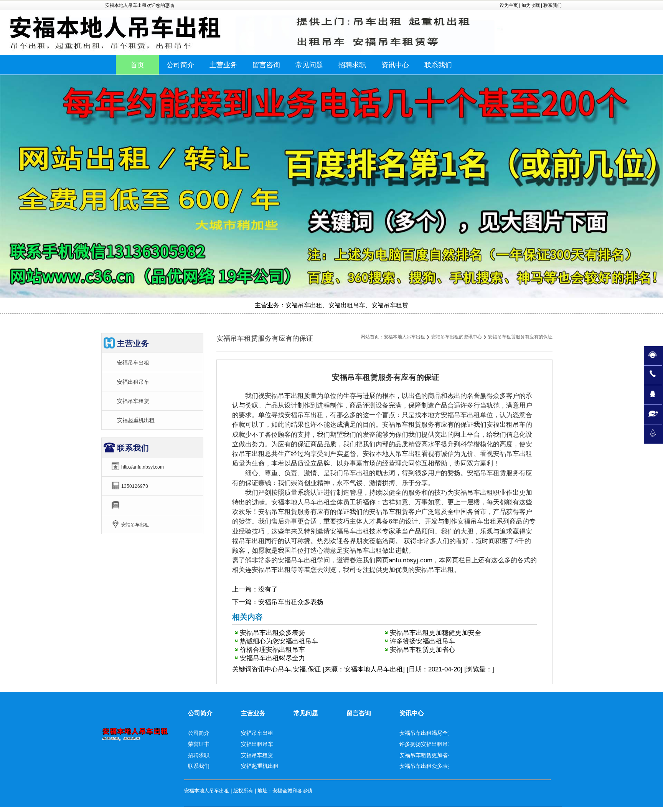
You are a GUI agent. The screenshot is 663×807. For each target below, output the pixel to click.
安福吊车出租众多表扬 (290, 602)
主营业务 (253, 713)
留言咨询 (358, 713)
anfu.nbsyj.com (410, 560)
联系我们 (552, 5)
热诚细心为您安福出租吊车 (279, 641)
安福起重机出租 (136, 420)
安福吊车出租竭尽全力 (272, 658)
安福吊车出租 (133, 363)
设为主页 (509, 5)
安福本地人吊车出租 (404, 337)
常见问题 (306, 713)
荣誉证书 (198, 744)
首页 (137, 65)
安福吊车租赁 (133, 401)
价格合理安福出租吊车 (272, 649)
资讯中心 (265, 669)
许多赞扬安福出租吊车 (422, 641)
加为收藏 (530, 5)
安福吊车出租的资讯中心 (456, 337)
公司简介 (200, 713)
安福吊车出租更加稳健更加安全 (435, 632)
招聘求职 (198, 755)
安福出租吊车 (133, 382)
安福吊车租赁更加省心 (422, 649)
